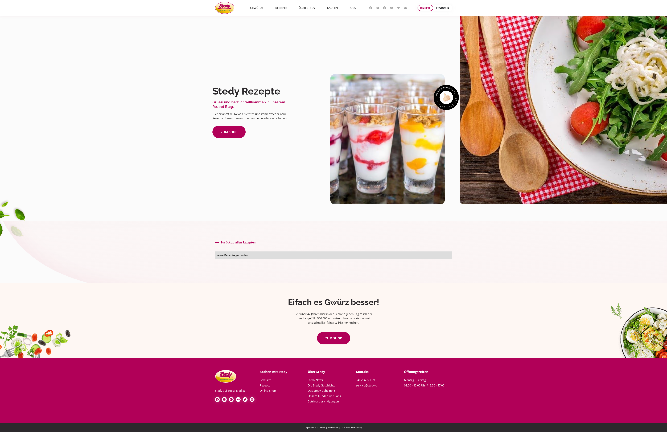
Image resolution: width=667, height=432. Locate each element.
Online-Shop (268, 391)
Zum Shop (333, 338)
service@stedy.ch (367, 385)
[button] (256, 8)
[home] (224, 8)
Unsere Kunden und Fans (324, 396)
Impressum (333, 427)
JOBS (353, 8)
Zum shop (229, 132)
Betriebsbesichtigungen (323, 401)
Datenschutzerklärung (351, 427)
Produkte (442, 7)
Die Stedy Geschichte (321, 385)
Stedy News (315, 380)
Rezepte (425, 8)
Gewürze (265, 380)
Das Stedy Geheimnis (322, 391)
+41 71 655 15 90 (366, 380)
